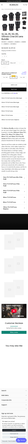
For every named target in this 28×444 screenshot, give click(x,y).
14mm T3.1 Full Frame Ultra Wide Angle (11, 98)
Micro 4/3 (13, 63)
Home (2, 9)
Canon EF (5, 63)
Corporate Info (6, 400)
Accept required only (14, 433)
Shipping (3, 50)
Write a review (14, 332)
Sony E (4, 67)
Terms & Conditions (12, 441)
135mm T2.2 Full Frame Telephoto (10, 119)
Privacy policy (5, 441)
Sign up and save (7, 413)
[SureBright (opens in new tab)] (24, 72)
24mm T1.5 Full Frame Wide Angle (10, 102)
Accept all (14, 430)
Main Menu (5, 395)
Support (4, 405)
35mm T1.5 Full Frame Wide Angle (10, 107)
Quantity (3, 54)
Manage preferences (14, 437)
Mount (3, 60)
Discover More (21, 228)
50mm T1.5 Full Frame (7, 111)
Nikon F (20, 63)
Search (3, 391)
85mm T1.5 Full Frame (7, 115)
